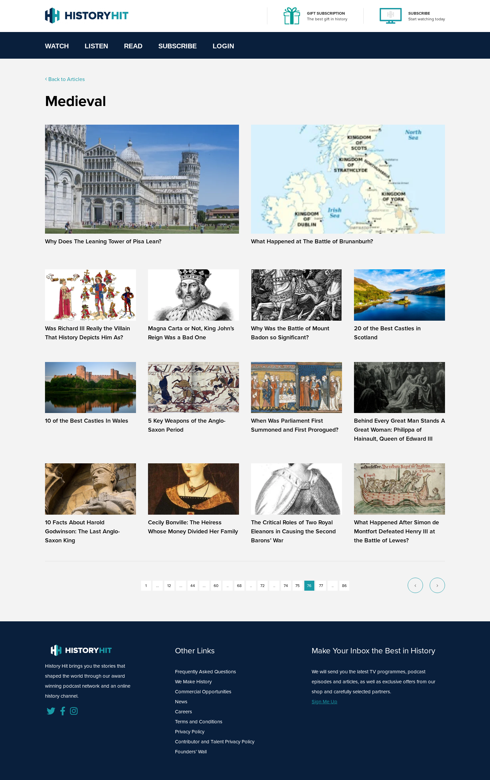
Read (133, 46)
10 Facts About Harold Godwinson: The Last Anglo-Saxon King (82, 531)
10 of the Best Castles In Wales (86, 420)
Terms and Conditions (198, 721)
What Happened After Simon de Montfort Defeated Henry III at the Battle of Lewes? (396, 531)
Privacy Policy (189, 731)
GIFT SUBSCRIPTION (326, 13)
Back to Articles (66, 79)
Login (223, 46)
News (181, 701)
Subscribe (177, 46)
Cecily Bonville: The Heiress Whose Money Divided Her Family (193, 527)
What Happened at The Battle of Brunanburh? (312, 241)
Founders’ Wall (191, 751)
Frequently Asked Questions (205, 671)
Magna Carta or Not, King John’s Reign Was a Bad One (191, 333)
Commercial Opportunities (203, 691)
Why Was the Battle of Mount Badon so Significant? (290, 333)
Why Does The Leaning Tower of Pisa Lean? (103, 241)
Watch (57, 46)
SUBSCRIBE (419, 13)
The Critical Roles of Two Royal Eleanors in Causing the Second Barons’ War (293, 531)
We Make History (193, 681)
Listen (96, 46)
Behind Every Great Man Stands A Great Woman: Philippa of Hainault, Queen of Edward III (399, 429)
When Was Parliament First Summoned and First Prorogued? (294, 425)
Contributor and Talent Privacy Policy (214, 741)
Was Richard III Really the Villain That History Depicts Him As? (87, 333)
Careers (183, 711)
